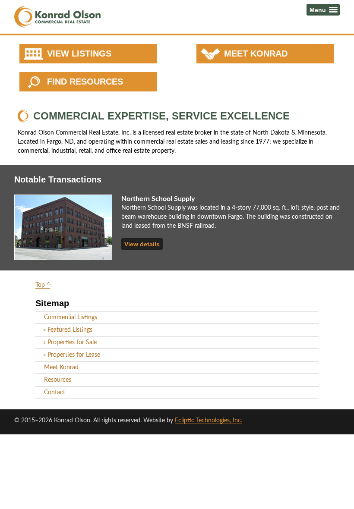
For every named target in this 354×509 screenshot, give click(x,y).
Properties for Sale (72, 342)
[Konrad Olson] (57, 17)
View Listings (79, 53)
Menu (318, 9)
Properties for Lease (73, 355)
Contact (54, 393)
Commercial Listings (70, 317)
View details (142, 244)
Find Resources (85, 81)
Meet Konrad (256, 53)
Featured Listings (69, 330)
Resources (57, 380)
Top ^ (42, 285)
